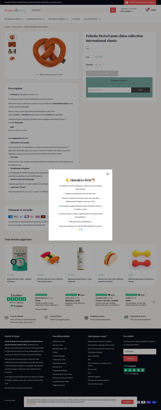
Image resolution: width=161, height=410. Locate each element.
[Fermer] (107, 174)
